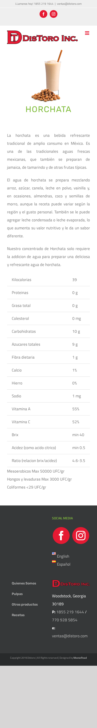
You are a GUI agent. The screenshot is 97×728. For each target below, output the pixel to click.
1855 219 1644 (69, 612)
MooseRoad (80, 658)
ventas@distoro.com (69, 3)
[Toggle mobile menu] (87, 33)
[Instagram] (80, 535)
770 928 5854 (64, 620)
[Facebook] (61, 535)
